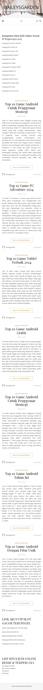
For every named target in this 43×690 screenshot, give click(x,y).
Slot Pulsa (11, 87)
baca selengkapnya (21, 167)
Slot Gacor (11, 75)
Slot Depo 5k (12, 47)
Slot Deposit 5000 (14, 67)
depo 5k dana (17, 636)
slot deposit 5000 (8, 666)
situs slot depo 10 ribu (16, 644)
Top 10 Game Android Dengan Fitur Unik (21, 548)
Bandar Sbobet (13, 55)
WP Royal (28, 686)
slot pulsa (5, 673)
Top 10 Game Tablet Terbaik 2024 (21, 260)
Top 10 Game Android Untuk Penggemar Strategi (21, 108)
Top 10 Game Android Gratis (21, 331)
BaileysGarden (21, 7)
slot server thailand (8, 668)
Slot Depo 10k (13, 51)
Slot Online (12, 59)
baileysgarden (10, 174)
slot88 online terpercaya (16, 640)
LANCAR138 (14, 632)
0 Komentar (37, 174)
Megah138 (12, 71)
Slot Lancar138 (13, 91)
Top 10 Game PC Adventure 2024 (21, 187)
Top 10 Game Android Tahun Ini (21, 475)
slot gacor (5, 671)
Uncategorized (21, 101)
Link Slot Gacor (13, 79)
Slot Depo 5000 (13, 83)
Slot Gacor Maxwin (14, 43)
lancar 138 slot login (20, 628)
